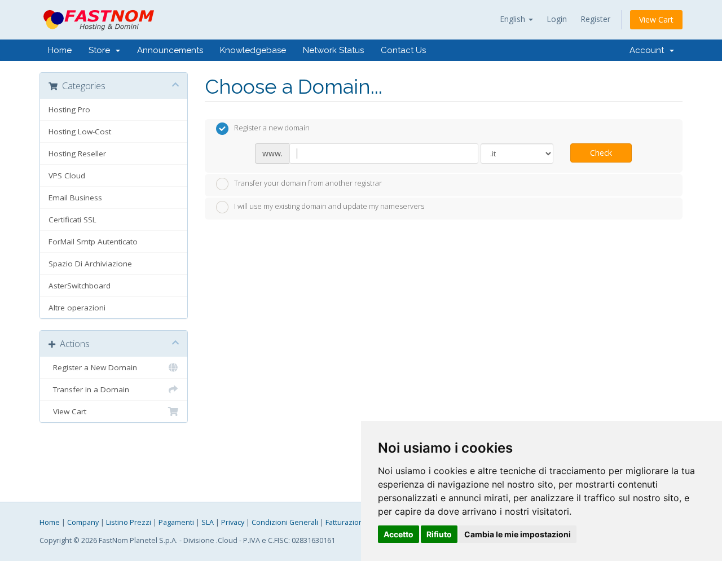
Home (60, 50)
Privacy (232, 522)
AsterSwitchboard (80, 285)
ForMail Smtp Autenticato (93, 241)
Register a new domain (272, 128)
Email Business (75, 197)
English (513, 19)
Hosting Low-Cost (80, 131)
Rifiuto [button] (439, 534)
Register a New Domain (93, 367)
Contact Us (403, 50)
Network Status (333, 50)
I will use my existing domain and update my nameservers (329, 206)
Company (83, 522)
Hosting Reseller (77, 153)
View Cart (656, 19)
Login (557, 19)
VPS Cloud (67, 175)
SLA (207, 522)
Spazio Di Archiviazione (90, 263)
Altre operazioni (77, 308)
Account (648, 50)
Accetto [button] (398, 534)
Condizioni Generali (285, 522)
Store (102, 50)
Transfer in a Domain (89, 389)
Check (601, 152)
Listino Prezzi (128, 522)
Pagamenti (176, 522)
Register (595, 19)
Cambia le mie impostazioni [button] (517, 534)
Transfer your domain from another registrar (308, 183)
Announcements (170, 50)
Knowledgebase (253, 50)
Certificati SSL (72, 219)
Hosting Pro (69, 109)
